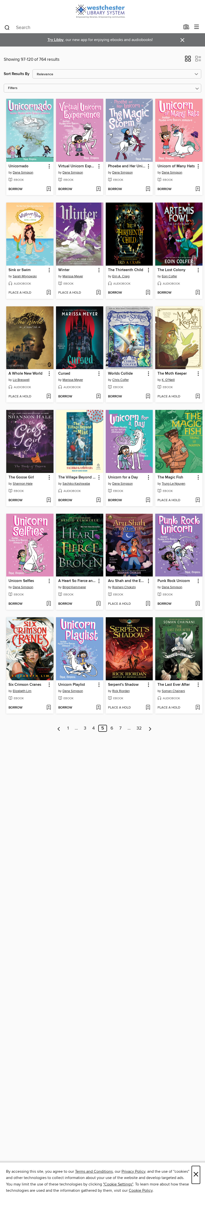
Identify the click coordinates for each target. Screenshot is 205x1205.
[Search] (7, 27)
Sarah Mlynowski (25, 276)
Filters (13, 88)
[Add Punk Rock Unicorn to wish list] (197, 604)
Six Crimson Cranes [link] (24, 685)
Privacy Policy (133, 1171)
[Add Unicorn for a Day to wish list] (148, 500)
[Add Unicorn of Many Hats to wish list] (197, 189)
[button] (188, 60)
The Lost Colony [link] (172, 270)
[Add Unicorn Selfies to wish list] (49, 604)
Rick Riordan (121, 691)
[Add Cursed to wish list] (98, 396)
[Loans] (186, 28)
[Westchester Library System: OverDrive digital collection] (102, 11)
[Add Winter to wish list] (98, 293)
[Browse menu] (196, 27)
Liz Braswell (21, 380)
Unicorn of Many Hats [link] (176, 166)
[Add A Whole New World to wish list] (49, 396)
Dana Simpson (23, 173)
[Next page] (150, 728)
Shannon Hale (22, 484)
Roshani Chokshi (124, 587)
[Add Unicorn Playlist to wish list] (98, 708)
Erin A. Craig (121, 276)
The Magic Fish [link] (170, 477)
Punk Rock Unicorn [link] (174, 581)
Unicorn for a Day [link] (123, 477)
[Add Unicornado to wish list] (49, 189)
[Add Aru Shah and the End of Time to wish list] (148, 604)
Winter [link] (64, 270)
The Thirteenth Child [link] (125, 270)
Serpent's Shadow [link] (123, 685)
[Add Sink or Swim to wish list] (49, 293)
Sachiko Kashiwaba (76, 484)
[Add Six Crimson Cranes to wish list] (49, 708)
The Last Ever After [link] (174, 685)
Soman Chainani (173, 691)
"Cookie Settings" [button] (118, 1184)
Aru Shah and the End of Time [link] (127, 581)
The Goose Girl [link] (21, 477)
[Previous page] (59, 728)
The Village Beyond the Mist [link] (77, 477)
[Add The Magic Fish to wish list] (197, 500)
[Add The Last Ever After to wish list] (197, 708)
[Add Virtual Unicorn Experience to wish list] (98, 189)
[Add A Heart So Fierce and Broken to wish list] (98, 604)
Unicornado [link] (18, 166)
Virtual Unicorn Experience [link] (77, 166)
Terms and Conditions (94, 1171)
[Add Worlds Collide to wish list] (148, 396)
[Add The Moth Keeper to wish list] (197, 396)
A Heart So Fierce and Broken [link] (77, 581)
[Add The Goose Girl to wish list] (49, 500)
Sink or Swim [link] (19, 270)
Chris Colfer (120, 380)
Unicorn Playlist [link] (71, 685)
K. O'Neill (168, 380)
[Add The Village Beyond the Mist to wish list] (98, 500)
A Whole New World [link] (25, 373)
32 (139, 728)
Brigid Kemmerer (74, 587)
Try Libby (56, 40)
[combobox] (92, 28)
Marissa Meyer (72, 276)
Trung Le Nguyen (173, 484)
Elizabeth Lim (22, 691)
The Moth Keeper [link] (172, 373)
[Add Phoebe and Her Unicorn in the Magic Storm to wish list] (148, 189)
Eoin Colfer (169, 276)
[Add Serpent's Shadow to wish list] (148, 708)
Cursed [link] (64, 373)
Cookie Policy (140, 1190)
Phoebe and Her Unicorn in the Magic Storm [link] (127, 166)
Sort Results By (17, 74)
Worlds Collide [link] (120, 373)
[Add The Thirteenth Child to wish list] (148, 293)
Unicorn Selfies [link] (21, 581)
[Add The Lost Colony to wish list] (197, 293)
